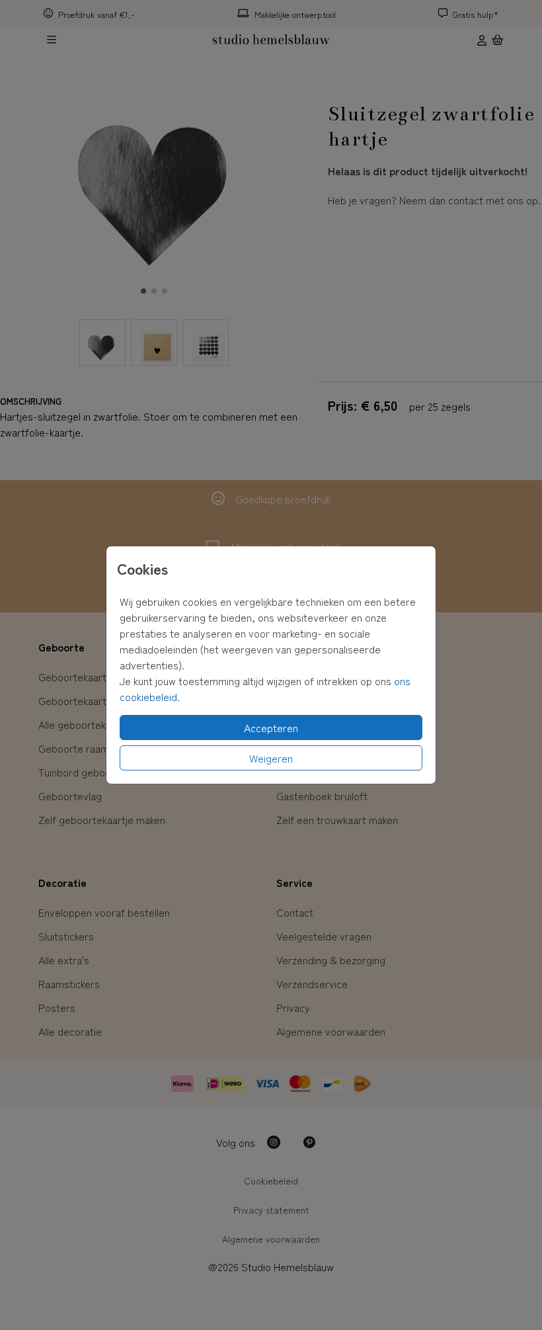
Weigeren (271, 758)
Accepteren (271, 727)
